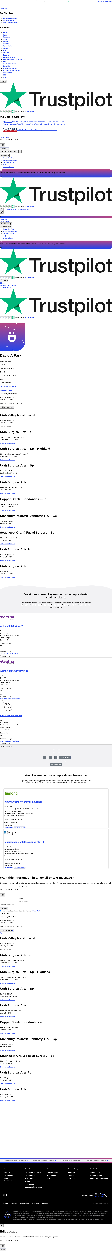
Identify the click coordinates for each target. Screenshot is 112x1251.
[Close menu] (2, 212)
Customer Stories (8, 162)
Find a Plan (3, 8)
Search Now (4, 148)
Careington (6, 37)
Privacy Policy (36, 911)
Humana (5, 48)
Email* (21, 898)
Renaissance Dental (9, 64)
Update (3, 1249)
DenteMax (6, 43)
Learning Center (8, 167)
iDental (5, 39)
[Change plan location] (3, 1)
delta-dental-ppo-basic (10, 68)
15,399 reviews (29, 111)
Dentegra (6, 55)
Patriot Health (7, 46)
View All (3, 81)
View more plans (6, 746)
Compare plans (64, 757)
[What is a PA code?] (20, 151)
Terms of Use (13, 1203)
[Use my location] (2, 145)
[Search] (2, 209)
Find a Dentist (4, 137)
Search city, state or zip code (9, 139)
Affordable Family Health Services (14, 59)
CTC (4, 77)
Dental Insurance (8, 20)
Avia (4, 50)
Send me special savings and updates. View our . (21, 911)
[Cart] (5, 209)
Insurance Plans (6, 390)
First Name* (23, 887)
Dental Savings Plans (10, 18)
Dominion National (9, 57)
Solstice (5, 41)
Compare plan (6, 656)
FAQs (4, 164)
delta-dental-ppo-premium (11, 70)
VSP (4, 75)
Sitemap (6, 1203)
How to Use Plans (9, 158)
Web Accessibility (24, 1203)
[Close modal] (2, 1225)
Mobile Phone (23, 901)
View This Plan (8, 827)
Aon (4, 61)
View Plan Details (6, 654)
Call (19, 827)
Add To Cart (16, 654)
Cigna (5, 35)
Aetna (5, 32)
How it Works (5, 155)
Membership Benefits (10, 160)
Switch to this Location (7, 443)
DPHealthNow (7, 73)
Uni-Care (6, 52)
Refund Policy (45, 1203)
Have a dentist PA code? (9, 151)
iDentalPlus (6, 66)
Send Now (4, 908)
